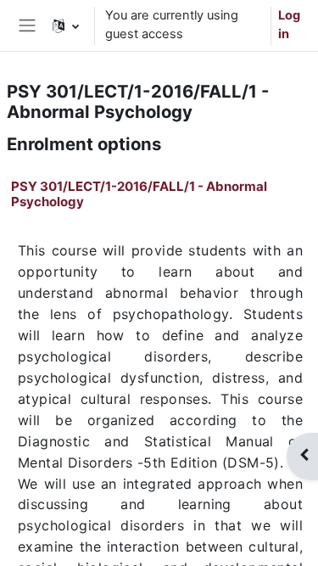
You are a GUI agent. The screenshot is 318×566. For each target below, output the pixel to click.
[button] (66, 25)
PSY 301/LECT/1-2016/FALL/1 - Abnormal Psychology (139, 194)
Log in (289, 25)
